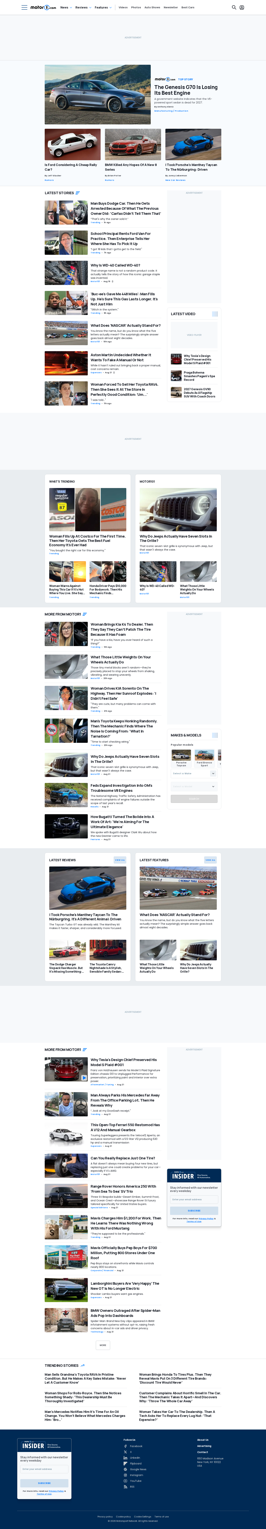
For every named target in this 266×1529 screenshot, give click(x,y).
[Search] (234, 7)
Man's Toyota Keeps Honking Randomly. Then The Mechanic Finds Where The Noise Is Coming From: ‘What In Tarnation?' (124, 729)
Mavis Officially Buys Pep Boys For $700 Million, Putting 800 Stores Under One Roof (124, 1252)
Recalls (94, 806)
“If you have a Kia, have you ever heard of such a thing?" (122, 641)
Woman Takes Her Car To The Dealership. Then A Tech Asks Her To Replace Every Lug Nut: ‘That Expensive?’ (177, 1415)
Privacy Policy (206, 1218)
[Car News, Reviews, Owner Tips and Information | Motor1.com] (43, 7)
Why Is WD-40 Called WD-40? (115, 265)
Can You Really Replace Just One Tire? (123, 1158)
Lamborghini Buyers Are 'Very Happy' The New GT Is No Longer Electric (125, 1286)
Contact (202, 1452)
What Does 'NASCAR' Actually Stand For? (126, 325)
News (64, 7)
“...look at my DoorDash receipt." (111, 1111)
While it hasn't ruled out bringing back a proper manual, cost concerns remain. (126, 367)
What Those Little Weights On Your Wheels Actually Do (121, 660)
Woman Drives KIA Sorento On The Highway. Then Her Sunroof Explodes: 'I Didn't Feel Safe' (123, 693)
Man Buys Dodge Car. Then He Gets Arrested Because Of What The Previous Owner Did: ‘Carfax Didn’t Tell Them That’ (126, 208)
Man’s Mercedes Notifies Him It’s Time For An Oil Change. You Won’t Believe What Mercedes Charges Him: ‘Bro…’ (85, 1415)
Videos (123, 7)
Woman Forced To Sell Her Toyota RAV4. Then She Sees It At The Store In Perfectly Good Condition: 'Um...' (125, 389)
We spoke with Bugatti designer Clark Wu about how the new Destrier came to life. (124, 834)
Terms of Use (194, 1221)
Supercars (96, 372)
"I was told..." (98, 400)
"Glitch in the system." (105, 309)
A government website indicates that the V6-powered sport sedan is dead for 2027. (183, 100)
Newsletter (171, 7)
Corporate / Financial (102, 1270)
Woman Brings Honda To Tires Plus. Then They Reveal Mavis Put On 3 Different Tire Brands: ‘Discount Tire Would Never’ (175, 1378)
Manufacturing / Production (171, 110)
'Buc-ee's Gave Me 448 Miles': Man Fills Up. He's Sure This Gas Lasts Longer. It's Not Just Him (124, 298)
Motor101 (95, 281)
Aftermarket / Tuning (102, 1084)
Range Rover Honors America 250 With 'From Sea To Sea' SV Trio (123, 1189)
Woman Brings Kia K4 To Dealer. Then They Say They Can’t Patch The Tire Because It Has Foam (122, 629)
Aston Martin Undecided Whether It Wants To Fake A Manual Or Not (121, 357)
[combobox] (194, 773)
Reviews (81, 7)
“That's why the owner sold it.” (109, 219)
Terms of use (162, 1516)
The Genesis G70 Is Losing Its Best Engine (186, 90)
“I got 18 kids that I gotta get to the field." (116, 249)
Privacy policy (105, 1516)
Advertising (204, 1446)
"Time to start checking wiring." (110, 742)
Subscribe (194, 1210)
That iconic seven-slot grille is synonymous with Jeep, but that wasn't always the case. (125, 768)
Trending (95, 222)
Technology (97, 1331)
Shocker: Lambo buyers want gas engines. (117, 1294)
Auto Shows (152, 7)
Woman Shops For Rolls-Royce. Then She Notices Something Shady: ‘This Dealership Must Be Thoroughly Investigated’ (83, 1397)
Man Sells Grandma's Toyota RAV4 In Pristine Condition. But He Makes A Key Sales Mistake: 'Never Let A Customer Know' (85, 1378)
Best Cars (187, 7)
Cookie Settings (142, 1516)
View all (120, 860)
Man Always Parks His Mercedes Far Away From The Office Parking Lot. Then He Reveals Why (125, 1100)
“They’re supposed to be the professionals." (118, 1234)
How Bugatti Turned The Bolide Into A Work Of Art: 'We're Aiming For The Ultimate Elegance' (122, 821)
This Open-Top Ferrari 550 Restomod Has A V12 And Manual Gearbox (125, 1127)
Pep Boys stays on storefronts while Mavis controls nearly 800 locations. (122, 1265)
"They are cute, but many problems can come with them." (123, 705)
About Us (202, 1439)
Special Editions (99, 1207)
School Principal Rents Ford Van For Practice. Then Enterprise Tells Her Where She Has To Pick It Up (121, 238)
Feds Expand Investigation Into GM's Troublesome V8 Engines (121, 788)
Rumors (49, 180)
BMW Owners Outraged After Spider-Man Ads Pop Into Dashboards (125, 1313)
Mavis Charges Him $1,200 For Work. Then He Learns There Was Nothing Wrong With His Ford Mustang (126, 1223)
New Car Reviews (175, 180)
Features (101, 7)
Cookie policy (123, 1516)
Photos (136, 7)
